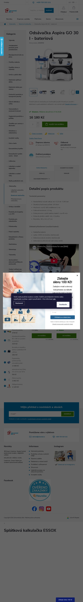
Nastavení (19, 303)
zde (54, 299)
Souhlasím (63, 304)
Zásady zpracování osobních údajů (62, 324)
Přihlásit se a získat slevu (63, 317)
